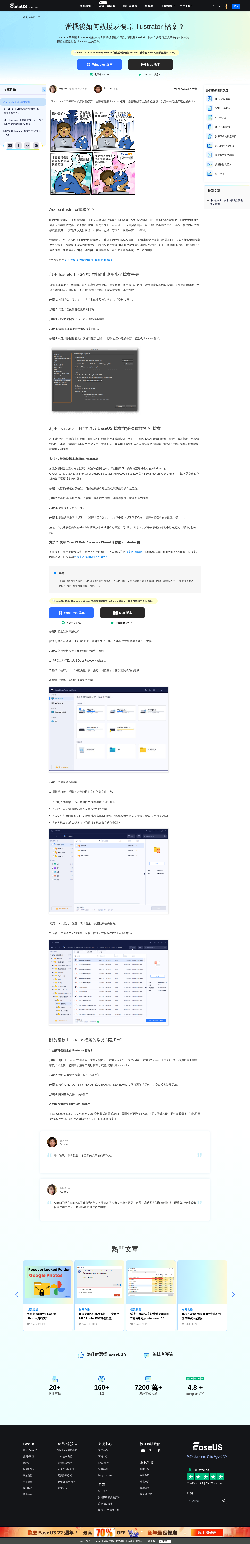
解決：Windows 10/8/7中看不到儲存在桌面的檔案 (201, 1316)
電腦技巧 (62, 1488)
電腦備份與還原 (65, 1469)
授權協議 (144, 1487)
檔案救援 (35, 17)
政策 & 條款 (146, 1494)
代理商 (26, 1462)
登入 (236, 6)
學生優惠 (27, 1481)
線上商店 (103, 1491)
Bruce (108, 88)
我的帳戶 (27, 1488)
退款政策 (144, 1475)
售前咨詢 (103, 1469)
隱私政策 (144, 1481)
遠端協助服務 (105, 1503)
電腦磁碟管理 (64, 1462)
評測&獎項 (28, 1456)
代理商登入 (29, 1469)
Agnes (63, 88)
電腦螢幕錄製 (64, 1475)
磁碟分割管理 (107, 6)
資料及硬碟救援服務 (109, 1497)
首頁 (25, 17)
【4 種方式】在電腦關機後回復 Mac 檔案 (226, 202)
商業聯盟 (27, 1475)
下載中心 (103, 1456)
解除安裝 (144, 1469)
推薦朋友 (27, 1494)
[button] (233, 1295)
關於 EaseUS (30, 1450)
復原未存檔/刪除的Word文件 (91, 556)
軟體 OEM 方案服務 (108, 1510)
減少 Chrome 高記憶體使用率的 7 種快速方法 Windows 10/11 (149, 1316)
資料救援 (85, 6)
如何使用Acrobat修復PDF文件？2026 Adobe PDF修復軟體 (99, 1316)
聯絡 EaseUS (105, 1475)
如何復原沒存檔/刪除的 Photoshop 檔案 (89, 259)
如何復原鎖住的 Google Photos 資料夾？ (41, 1316)
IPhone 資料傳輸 (66, 1481)
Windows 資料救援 (67, 1450)
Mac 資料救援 (64, 1456)
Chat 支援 (103, 1462)
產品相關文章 (67, 1444)
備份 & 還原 (130, 6)
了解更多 (150, 1541)
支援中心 (103, 1450)
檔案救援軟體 (134, 551)
